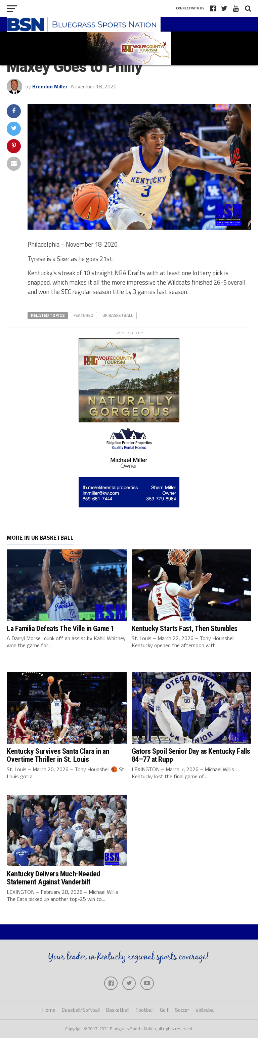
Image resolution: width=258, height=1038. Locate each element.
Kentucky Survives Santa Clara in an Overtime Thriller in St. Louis (58, 755)
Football (145, 1010)
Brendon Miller (50, 86)
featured (83, 315)
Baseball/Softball (81, 1010)
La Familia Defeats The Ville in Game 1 (60, 628)
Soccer (182, 1010)
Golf (164, 1010)
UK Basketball (117, 315)
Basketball (117, 1010)
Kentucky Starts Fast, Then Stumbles (185, 628)
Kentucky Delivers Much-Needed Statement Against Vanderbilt (53, 877)
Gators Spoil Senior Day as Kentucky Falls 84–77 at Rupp (191, 755)
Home (48, 1010)
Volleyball (206, 1010)
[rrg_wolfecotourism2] (129, 420)
